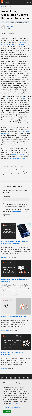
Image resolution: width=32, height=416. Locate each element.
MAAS (6, 98)
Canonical (3, 257)
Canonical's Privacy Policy (20, 211)
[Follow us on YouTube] (24, 378)
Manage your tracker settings (11, 407)
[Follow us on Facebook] (7, 378)
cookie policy (14, 403)
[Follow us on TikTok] (19, 378)
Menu (29, 2)
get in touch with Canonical (17, 158)
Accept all (7, 411)
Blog (3, 6)
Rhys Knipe (4, 368)
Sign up (6, 216)
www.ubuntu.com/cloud (18, 154)
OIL (9, 139)
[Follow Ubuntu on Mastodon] (2, 378)
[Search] (24, 2)
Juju (24, 98)
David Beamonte (5, 295)
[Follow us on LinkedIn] (11, 378)
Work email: (7, 196)
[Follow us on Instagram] (15, 378)
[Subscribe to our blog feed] (28, 378)
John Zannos (10, 26)
